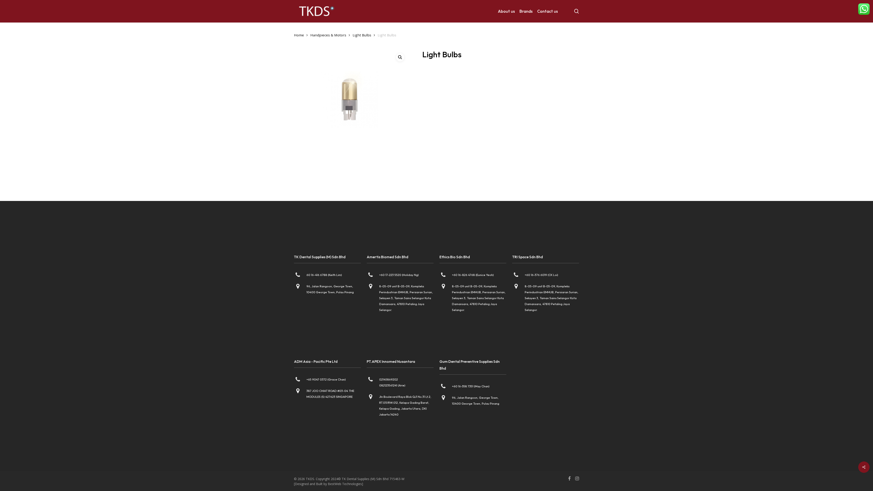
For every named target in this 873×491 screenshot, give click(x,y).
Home (299, 35)
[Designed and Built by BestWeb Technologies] (328, 484)
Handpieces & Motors (328, 35)
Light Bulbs (362, 35)
